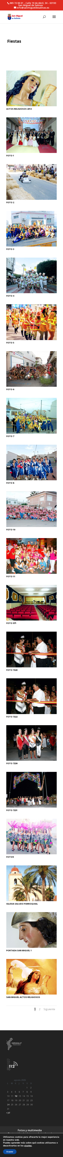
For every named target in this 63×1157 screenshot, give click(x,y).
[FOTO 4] (31, 293)
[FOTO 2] (31, 199)
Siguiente (49, 1009)
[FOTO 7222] (31, 714)
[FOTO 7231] (31, 807)
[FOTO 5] (31, 340)
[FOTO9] (31, 854)
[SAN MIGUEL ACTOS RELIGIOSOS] (31, 994)
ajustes (28, 1145)
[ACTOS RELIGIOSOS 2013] (31, 106)
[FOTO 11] (31, 573)
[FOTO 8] (31, 480)
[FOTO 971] (31, 620)
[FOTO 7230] (31, 760)
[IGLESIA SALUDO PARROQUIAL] (31, 901)
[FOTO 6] (31, 386)
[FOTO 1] (31, 153)
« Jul (8, 1112)
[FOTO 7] (31, 433)
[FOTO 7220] (31, 667)
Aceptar (9, 1151)
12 (16, 1096)
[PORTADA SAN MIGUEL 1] (31, 947)
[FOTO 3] (31, 246)
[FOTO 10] (31, 527)
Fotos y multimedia (30, 1130)
